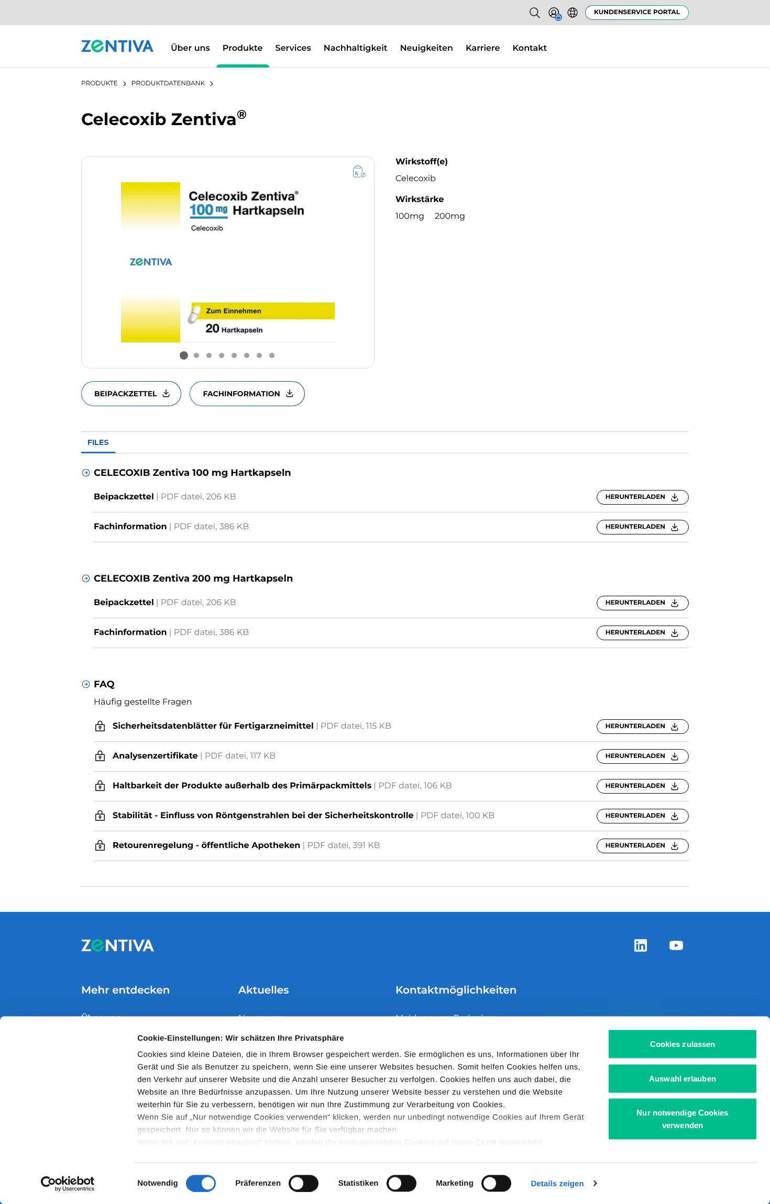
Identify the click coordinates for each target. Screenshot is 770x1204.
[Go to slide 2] (196, 355)
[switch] (303, 1183)
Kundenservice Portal (637, 12)
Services (293, 48)
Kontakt (530, 48)
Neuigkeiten (426, 48)
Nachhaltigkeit (356, 48)
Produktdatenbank (168, 83)
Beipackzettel (125, 393)
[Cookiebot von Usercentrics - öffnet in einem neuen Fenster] (68, 1183)
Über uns (190, 48)
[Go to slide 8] (271, 355)
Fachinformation (241, 393)
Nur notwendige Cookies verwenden (682, 1119)
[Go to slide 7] (259, 355)
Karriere (483, 48)
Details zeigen (557, 1183)
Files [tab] (98, 442)
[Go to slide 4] (221, 355)
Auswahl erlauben (682, 1078)
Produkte (243, 48)
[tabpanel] (385, 670)
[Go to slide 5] (234, 355)
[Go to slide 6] (246, 355)
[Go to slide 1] (184, 355)
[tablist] (385, 442)
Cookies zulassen (683, 1044)
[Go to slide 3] (209, 355)
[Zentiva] (117, 46)
